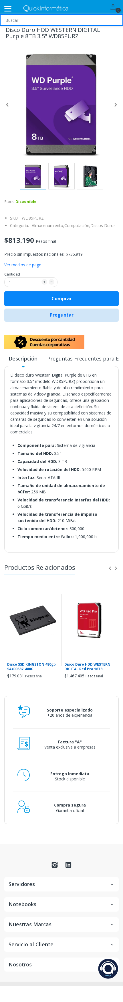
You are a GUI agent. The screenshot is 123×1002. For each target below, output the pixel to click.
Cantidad (12, 274)
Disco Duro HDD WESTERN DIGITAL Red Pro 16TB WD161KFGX (87, 667)
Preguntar (62, 315)
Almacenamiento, (48, 225)
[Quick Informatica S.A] (45, 8)
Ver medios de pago (22, 265)
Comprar (61, 298)
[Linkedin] (68, 866)
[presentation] (110, 568)
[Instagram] (54, 866)
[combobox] (61, 20)
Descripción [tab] (23, 358)
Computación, (77, 225)
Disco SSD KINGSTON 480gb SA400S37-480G (31, 667)
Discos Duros (103, 225)
